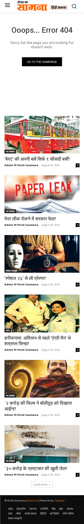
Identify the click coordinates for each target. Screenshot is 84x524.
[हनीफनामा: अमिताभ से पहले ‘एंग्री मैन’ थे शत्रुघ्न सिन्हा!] (42, 313)
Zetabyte (59, 500)
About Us (33, 500)
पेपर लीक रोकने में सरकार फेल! (30, 219)
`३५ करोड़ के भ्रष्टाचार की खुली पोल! (35, 468)
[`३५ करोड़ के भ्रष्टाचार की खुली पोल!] (42, 444)
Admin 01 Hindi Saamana (21, 165)
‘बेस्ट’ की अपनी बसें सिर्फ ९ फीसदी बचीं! (37, 159)
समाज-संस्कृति (11, 270)
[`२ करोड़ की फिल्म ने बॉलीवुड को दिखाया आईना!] (42, 379)
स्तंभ (8, 330)
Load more (40, 484)
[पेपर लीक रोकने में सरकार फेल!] (42, 194)
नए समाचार (10, 151)
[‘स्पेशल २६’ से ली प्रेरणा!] (42, 254)
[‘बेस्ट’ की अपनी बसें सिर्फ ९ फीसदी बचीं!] (42, 135)
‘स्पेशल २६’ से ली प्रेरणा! (25, 278)
